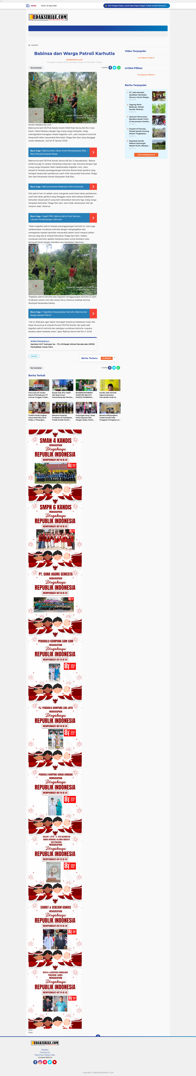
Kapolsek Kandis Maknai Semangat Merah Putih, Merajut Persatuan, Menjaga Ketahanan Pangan (138, 143)
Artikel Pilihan (133, 68)
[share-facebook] (110, 68)
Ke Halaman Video (145, 58)
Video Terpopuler (135, 51)
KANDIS (34, 356)
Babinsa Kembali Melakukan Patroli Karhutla (62, 186)
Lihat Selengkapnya (146, 155)
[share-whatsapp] (119, 68)
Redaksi (45, 1050)
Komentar (37, 68)
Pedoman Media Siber (45, 1055)
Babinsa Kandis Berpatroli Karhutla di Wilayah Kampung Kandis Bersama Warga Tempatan (138, 6)
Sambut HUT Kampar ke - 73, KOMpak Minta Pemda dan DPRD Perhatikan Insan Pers (63, 345)
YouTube (56, 1065)
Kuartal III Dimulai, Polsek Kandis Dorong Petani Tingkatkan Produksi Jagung (139, 131)
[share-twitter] (114, 68)
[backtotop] (98, 1036)
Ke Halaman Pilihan (146, 75)
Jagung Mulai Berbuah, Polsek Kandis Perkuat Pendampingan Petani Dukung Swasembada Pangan (139, 107)
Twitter (51, 1065)
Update (107, 358)
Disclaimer (45, 1052)
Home (33, 6)
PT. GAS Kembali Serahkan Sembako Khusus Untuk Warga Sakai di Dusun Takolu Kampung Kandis (139, 95)
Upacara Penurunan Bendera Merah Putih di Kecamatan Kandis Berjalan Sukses (139, 119)
